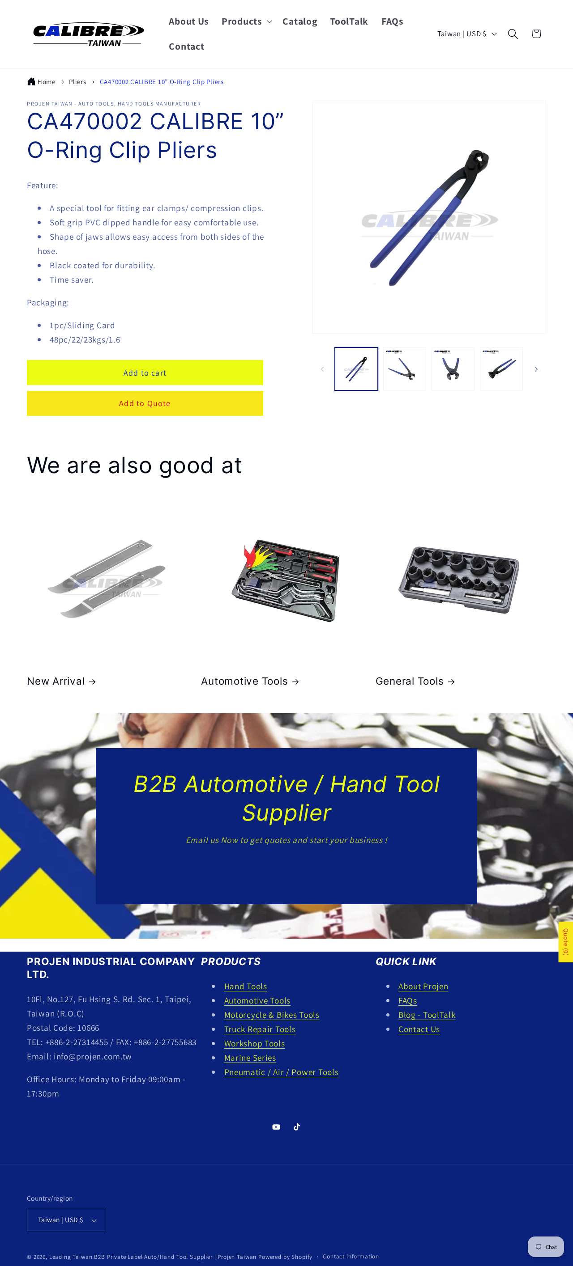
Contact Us (286, 870)
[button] (246, 21)
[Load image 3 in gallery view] (453, 368)
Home (47, 81)
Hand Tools (245, 986)
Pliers (77, 81)
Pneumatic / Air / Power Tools (281, 1072)
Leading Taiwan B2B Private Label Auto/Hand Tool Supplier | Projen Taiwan (153, 1257)
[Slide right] (536, 369)
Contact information (351, 1257)
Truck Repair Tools (260, 1029)
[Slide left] (322, 369)
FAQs (407, 1000)
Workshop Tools (254, 1043)
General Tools (410, 681)
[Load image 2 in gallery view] (404, 368)
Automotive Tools (244, 681)
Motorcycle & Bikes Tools (272, 1014)
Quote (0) (566, 942)
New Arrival (56, 681)
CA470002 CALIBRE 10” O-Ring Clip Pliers (162, 81)
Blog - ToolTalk (427, 1014)
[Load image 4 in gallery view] (501, 368)
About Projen (423, 986)
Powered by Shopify (285, 1257)
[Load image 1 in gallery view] (356, 368)
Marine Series (250, 1057)
